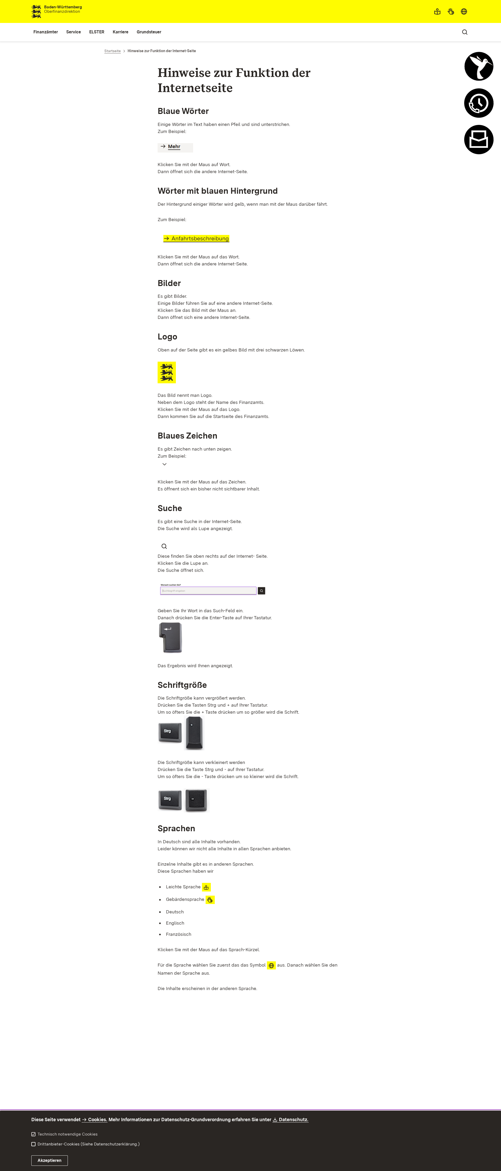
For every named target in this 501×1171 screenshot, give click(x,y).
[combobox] (464, 11)
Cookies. (97, 1119)
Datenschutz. (294, 1119)
